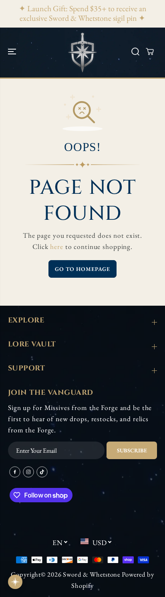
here (56, 246)
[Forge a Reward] (15, 582)
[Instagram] (28, 472)
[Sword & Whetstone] (82, 52)
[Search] (135, 51)
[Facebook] (15, 472)
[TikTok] (42, 472)
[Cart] (150, 51)
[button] (13, 52)
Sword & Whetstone (91, 574)
